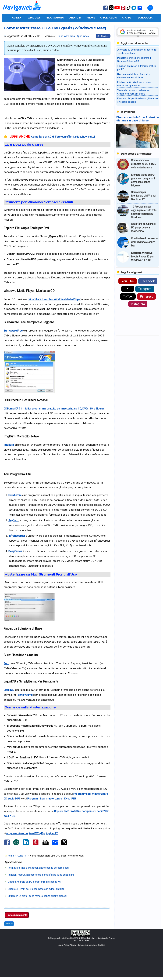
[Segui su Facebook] (105, 10)
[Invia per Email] (55, 845)
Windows (34, 17)
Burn (6, 663)
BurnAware (14, 495)
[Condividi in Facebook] (7, 845)
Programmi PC (55, 17)
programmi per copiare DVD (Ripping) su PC (32, 833)
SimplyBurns (25, 694)
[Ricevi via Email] (140, 10)
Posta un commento (17, 915)
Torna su (9, 923)
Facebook (148, 281)
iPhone (90, 17)
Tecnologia (144, 17)
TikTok (127, 296)
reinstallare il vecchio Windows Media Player (54, 299)
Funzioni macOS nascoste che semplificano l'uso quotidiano (41, 874)
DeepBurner (15, 551)
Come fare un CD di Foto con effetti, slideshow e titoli (63, 136)
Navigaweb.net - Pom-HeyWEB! (64, 938)
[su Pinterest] (123, 10)
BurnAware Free (13, 330)
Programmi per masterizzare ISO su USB (51, 798)
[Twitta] (64, 844)
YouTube (128, 281)
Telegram (144, 289)
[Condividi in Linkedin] (26, 845)
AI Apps (126, 17)
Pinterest (146, 296)
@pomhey (83, 36)
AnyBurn (13, 520)
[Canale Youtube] (117, 8)
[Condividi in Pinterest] (35, 845)
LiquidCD (9, 689)
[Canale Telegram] (134, 10)
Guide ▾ (16, 17)
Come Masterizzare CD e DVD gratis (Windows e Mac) (55, 28)
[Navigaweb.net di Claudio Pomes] (22, 12)
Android (75, 17)
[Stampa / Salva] (46, 842)
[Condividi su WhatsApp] (16, 845)
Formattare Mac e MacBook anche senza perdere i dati (38, 867)
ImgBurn (9, 444)
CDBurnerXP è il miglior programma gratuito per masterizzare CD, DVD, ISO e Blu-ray (54, 408)
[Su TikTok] (128, 10)
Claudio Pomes (66, 36)
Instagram (138, 304)
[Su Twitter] (111, 9)
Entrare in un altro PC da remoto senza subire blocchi (37, 895)
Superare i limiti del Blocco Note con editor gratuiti (36, 888)
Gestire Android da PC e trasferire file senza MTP (35, 881)
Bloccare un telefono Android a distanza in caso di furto (137, 119)
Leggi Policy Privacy (67, 945)
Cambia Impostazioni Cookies (91, 945)
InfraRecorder (16, 535)
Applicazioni (108, 17)
